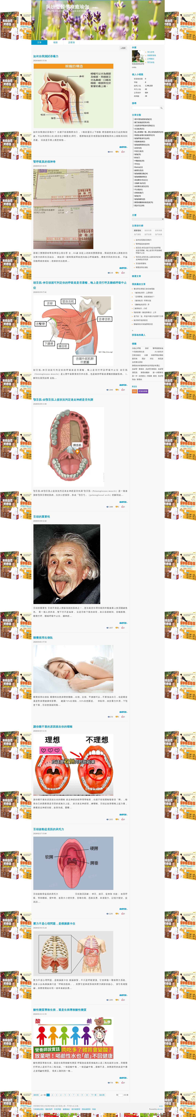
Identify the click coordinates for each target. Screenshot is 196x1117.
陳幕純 (141, 369)
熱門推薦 (158, 234)
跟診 (143, 359)
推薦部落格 (151, 55)
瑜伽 (134, 379)
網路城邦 (156, 1115)
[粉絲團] (34, 1114)
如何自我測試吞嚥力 (46, 56)
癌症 (151, 359)
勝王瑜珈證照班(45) (141, 122)
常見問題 (57, 1109)
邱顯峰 (149, 376)
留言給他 (150, 62)
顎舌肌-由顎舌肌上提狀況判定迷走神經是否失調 (63, 399)
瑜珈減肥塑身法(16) (141, 145)
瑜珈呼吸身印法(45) (141, 138)
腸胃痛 (134, 359)
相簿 (55, 42)
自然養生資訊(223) (141, 186)
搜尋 (161, 108)
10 (87, 1095)
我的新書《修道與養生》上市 (145, 312)
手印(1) (137, 164)
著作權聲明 (75, 1109)
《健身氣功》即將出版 (142, 301)
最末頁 (102, 1095)
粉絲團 (38, 1115)
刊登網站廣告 (38, 1109)
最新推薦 (158, 230)
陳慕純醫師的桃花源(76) (143, 202)
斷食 (155, 376)
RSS (134, 391)
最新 (124, 48)
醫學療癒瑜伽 (158, 348)
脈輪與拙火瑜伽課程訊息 (143, 324)
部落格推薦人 (139, 335)
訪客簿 (71, 42)
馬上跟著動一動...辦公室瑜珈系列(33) (148, 132)
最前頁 (36, 1095)
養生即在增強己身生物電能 (144, 289)
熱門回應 (148, 234)
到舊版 (95, 8)
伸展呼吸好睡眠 (157, 355)
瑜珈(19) (137, 196)
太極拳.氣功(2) (140, 183)
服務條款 (66, 1109)
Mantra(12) (138, 167)
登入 (145, 1115)
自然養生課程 (137, 362)
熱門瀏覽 (137, 234)
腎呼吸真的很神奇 (44, 161)
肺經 (147, 348)
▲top (161, 1106)
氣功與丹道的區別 (141, 320)
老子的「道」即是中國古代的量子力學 (148, 316)
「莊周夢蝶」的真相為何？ (144, 297)
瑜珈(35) (137, 154)
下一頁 (93, 1095)
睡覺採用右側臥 (43, 637)
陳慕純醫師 (145, 372)
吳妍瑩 (160, 369)
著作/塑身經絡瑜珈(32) (143, 119)
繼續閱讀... (123, 147)
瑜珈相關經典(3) (140, 177)
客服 (94, 1109)
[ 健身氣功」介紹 (140, 308)
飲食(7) (137, 158)
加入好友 (150, 52)
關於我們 (48, 1109)
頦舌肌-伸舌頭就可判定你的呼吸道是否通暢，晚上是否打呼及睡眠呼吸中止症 (80, 285)
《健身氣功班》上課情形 (143, 293)
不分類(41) (138, 190)
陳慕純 (139, 379)
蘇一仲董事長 (158, 372)
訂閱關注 (150, 59)
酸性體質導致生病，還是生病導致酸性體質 (60, 1009)
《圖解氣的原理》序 (141, 305)
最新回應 (148, 230)
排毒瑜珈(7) (138, 193)
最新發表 (137, 230)
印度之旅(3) (138, 151)
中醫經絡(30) (139, 161)
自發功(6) (138, 148)
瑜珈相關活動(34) (141, 174)
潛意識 (134, 372)
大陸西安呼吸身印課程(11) (144, 126)
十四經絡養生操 (138, 352)
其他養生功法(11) (141, 180)
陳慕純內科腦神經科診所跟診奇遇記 (146, 366)
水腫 (146, 355)
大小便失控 (159, 352)
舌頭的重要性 (41, 516)
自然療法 (142, 376)
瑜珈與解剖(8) (139, 199)
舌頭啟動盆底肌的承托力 (48, 829)
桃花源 (160, 359)
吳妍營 (134, 369)
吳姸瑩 (160, 376)
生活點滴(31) (139, 129)
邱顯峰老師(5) (139, 142)
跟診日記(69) (139, 206)
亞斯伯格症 (136, 355)
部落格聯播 (143, 391)
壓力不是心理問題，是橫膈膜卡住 (54, 923)
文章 (39, 42)
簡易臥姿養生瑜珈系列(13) (144, 135)
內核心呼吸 (136, 348)
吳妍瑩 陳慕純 (151, 369)
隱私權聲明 (86, 1109)
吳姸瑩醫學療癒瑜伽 (67, 6)
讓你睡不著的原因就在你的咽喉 (53, 726)
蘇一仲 (134, 376)
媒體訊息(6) (138, 170)
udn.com (160, 1109)
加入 (150, 1115)
